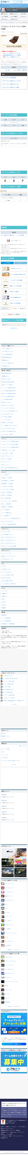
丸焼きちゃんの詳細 (5, 686)
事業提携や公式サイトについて (7, 1130)
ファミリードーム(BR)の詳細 (7, 695)
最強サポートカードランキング (9, 556)
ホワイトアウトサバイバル (10, 933)
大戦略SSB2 (7, 1002)
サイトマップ (20, 1132)
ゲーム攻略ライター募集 (6, 1136)
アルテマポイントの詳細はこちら (14, 1044)
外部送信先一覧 (4, 1137)
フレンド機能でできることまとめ (9, 425)
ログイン (25, 1)
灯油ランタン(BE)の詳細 (6, 692)
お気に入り (23, 308)
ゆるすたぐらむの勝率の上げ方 (9, 431)
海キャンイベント (6, 464)
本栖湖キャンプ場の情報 (7, 506)
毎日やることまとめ (6, 379)
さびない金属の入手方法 (7, 580)
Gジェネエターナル (8, 900)
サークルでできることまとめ (8, 428)
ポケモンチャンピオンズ (10, 961)
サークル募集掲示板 (6, 620)
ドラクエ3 (6, 993)
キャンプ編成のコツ (6, 515)
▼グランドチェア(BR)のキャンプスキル (11, 80)
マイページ (3, 739)
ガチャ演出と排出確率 (7, 416)
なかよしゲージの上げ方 (7, 521)
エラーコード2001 (5, 749)
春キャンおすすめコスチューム (9, 543)
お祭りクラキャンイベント (8, 456)
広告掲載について (4, 1132)
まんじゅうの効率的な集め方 (8, 396)
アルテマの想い (22, 1126)
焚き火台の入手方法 (6, 577)
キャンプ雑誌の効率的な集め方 (9, 390)
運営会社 (3, 1134)
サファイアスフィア (9, 883)
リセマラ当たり (23, 13)
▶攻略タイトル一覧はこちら (14, 949)
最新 (20, 745)
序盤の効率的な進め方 (8, 55)
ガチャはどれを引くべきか (8, 414)
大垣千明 (4, 602)
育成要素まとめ (5, 360)
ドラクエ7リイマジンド (9, 973)
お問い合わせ (13, 1132)
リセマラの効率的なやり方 (7, 689)
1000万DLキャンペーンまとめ (8, 450)
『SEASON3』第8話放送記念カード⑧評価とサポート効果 (14, 700)
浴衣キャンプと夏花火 (7, 459)
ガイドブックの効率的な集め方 (9, 387)
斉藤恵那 (4, 607)
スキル (2, 751)
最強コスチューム (4, 13)
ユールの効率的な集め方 (7, 399)
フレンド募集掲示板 (6, 618)
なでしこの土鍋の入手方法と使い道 (9, 678)
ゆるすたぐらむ (14, 19)
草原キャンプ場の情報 (7, 492)
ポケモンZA (7, 977)
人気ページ (20, 262)
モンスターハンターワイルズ (11, 981)
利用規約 (18, 1130)
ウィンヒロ (6, 912)
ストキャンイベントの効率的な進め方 (10, 447)
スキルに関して (4, 757)
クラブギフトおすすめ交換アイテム (10, 411)
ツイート (6, 308)
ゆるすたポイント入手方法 (8, 405)
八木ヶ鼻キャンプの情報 (7, 486)
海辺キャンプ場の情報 (7, 495)
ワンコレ (6, 937)
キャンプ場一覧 (5, 16)
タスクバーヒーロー (9, 965)
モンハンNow (7, 920)
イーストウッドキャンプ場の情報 (9, 501)
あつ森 (5, 985)
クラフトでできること (7, 572)
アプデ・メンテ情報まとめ (8, 363)
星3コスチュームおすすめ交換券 (9, 546)
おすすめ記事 (7, 262)
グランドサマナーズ (9, 941)
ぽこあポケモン (8, 956)
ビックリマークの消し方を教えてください (10, 760)
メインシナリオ (4, 754)
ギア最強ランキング (6, 569)
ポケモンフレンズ (8, 924)
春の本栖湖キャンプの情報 (8, 480)
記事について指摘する (15, 314)
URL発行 (15, 308)
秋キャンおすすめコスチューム (9, 537)
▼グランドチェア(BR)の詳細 (9, 77)
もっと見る (14, 704)
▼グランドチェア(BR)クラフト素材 (10, 87)
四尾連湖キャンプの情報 (7, 483)
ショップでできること (7, 419)
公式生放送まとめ (6, 366)
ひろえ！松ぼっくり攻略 (7, 453)
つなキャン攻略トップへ (15, 240)
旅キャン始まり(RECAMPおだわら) (10, 467)
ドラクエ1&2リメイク (9, 969)
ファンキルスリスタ (9, 891)
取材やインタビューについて (7, 1128)
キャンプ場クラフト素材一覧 (21, 70)
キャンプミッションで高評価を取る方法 (11, 518)
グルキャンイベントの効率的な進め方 (10, 441)
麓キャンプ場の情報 (6, 504)
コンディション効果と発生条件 (9, 524)
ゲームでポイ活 (17, 1)
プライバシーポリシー (17, 1136)
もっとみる (13, 764)
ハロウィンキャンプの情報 (8, 489)
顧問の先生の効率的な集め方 (8, 382)
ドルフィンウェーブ (9, 887)
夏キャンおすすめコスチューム (9, 540)
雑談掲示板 (4, 615)
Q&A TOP (3, 733)
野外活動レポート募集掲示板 (8, 623)
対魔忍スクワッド (8, 896)
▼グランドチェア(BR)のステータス (10, 84)
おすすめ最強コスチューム (8, 534)
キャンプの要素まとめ (7, 512)
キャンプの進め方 (14, 16)
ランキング (24, 745)
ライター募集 (9, 1134)
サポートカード (5, 19)
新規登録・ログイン (5, 736)
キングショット (8, 916)
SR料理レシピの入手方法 (7, 422)
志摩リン (4, 599)
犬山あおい (4, 605)
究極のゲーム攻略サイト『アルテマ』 (9, 1126)
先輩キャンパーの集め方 (7, 384)
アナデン (6, 908)
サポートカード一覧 (16, 53)
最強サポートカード (14, 13)
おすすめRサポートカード (7, 559)
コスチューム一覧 (7, 53)
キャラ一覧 (4, 590)
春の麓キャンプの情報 (7, 477)
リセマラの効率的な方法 (7, 354)
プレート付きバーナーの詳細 (7, 697)
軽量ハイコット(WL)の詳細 (7, 684)
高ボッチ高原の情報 (6, 498)
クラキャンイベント (6, 461)
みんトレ (6, 904)
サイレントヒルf (8, 989)
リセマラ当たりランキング (8, 351)
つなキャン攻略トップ (7, 348)
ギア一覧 (7, 70)
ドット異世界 (7, 928)
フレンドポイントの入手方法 (8, 408)
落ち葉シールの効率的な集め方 (9, 393)
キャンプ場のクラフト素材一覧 (9, 583)
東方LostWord (7, 945)
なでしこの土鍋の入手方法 (8, 575)
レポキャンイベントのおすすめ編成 (10, 444)
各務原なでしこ (5, 596)
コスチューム (23, 16)
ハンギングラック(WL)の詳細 (7, 681)
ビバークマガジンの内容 (7, 434)
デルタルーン (7, 998)
